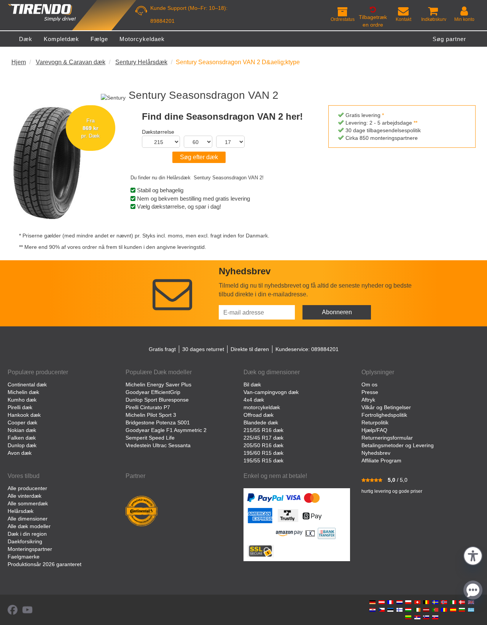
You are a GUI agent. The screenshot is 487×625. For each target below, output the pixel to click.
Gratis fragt (162, 349)
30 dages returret (203, 349)
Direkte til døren (250, 349)
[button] (472, 555)
